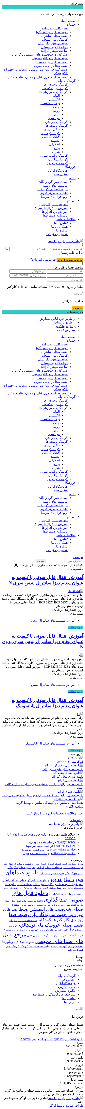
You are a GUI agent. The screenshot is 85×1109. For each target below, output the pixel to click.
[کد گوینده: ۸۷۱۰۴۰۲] (75, 757)
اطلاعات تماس (66, 219)
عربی (56, 114)
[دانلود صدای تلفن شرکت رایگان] (63, 765)
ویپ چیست (56, 946)
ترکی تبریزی (51, 129)
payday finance (66, 842)
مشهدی (55, 140)
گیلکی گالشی (51, 137)
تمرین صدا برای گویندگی (19, 867)
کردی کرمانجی (50, 133)
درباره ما (62, 230)
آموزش (71, 200)
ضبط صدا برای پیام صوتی (51, 65)
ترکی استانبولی (50, 103)
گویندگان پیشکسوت (55, 88)
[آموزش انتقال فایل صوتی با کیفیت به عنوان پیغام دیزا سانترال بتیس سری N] (75, 591)
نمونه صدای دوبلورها (18, 942)
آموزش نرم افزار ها (55, 211)
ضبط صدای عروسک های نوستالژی (50, 925)
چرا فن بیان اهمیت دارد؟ (39, 946)
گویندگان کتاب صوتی (54, 155)
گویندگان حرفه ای (56, 84)
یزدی (56, 148)
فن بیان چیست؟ (11, 930)
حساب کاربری (66, 987)
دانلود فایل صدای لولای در (30, 888)
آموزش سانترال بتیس (53, 204)
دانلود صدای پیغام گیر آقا (67, 776)
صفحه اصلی (68, 20)
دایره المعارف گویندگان (52, 189)
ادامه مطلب (75, 627)
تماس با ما (61, 223)
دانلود (72, 178)
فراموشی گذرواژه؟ (43, 259)
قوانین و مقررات (57, 234)
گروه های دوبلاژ (57, 163)
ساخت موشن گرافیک (54, 50)
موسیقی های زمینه (55, 185)
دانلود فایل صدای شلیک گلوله (57, 888)
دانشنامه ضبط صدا (55, 215)
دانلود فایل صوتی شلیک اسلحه (62, 894)
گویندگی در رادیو (75, 949)
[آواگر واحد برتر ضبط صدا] (65, 241)
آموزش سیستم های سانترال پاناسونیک (51, 743)
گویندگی (24, 946)
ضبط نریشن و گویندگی (53, 43)
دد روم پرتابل (58, 904)
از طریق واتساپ (65, 322)
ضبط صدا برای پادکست (52, 62)
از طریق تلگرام (66, 326)
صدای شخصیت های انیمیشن (56, 909)
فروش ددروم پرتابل (50, 929)
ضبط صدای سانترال (54, 35)
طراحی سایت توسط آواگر (66, 1105)
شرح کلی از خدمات (55, 28)
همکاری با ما (59, 226)
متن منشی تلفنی (35, 935)
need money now (65, 845)
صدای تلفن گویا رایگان (53, 181)
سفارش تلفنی (66, 330)
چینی (56, 107)
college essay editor (63, 853)
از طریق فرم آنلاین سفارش (58, 318)
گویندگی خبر (13, 946)
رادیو (34, 905)
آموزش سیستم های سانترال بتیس (53, 620)
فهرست (78, 557)
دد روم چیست (43, 905)
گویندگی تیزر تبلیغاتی (54, 39)
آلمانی (56, 95)
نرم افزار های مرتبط (54, 196)
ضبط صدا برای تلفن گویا (52, 32)
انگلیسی (54, 99)
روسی (55, 110)
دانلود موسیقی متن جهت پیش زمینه (24, 900)
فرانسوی (54, 118)
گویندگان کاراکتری (55, 122)
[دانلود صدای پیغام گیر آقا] (68, 772)
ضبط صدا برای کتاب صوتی (50, 58)
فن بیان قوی (24, 930)
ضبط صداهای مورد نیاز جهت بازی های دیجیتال (37, 77)
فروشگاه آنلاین (58, 170)
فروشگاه (70, 166)
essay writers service (63, 849)
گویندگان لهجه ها (57, 125)
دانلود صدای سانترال (27, 884)
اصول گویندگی (53, 864)
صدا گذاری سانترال (20, 904)
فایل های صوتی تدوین (54, 193)
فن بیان (34, 930)
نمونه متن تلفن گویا (72, 946)
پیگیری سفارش (65, 990)
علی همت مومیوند (40, 842)
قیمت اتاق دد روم (73, 935)
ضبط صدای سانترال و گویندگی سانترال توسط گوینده (49, 802)
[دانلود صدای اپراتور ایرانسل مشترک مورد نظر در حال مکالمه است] (69, 780)
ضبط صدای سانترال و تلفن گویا (23, 920)
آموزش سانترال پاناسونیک (51, 208)
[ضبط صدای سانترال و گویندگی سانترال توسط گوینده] (68, 799)
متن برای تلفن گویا (53, 935)
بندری (56, 151)
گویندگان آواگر (66, 80)
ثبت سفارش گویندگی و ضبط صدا (54, 994)
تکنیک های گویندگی (74, 873)
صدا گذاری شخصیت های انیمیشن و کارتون (40, 54)
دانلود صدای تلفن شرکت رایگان (62, 769)
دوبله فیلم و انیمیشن (54, 47)
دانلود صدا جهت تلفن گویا (52, 873)
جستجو (40, 561)
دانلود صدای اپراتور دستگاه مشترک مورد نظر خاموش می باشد (42, 795)
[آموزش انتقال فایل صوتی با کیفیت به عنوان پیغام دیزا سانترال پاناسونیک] (80, 714)
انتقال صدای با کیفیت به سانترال (30, 864)
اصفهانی (54, 144)
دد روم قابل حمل (74, 904)
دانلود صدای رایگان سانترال (54, 884)
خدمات (71, 24)
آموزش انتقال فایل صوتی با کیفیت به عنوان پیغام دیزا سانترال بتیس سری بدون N (42, 641)
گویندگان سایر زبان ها (53, 92)
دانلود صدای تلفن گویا (37, 880)
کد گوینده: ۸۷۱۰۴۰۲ (70, 761)
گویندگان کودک (58, 159)
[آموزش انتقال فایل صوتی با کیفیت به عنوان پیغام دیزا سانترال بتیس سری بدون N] (80, 655)
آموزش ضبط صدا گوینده (72, 864)
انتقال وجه (61, 174)
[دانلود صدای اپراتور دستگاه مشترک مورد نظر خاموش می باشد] (69, 791)
